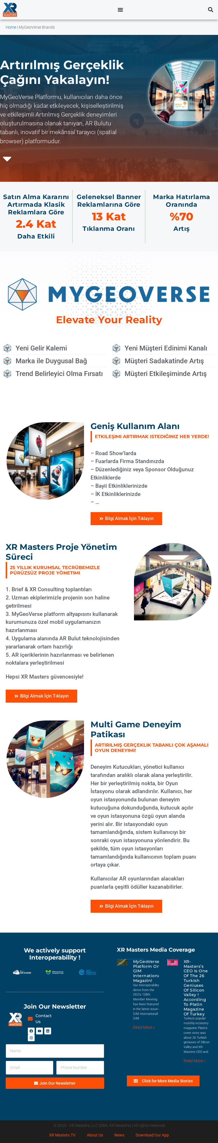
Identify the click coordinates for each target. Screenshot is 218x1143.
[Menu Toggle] (120, 9)
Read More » (144, 1027)
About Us (95, 1135)
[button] (210, 9)
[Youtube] (39, 1031)
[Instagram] (31, 1037)
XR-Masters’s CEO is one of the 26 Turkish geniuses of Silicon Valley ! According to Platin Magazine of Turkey (196, 988)
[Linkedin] (47, 1031)
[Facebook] (31, 1031)
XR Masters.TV (62, 1135)
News (119, 1135)
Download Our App (152, 1135)
